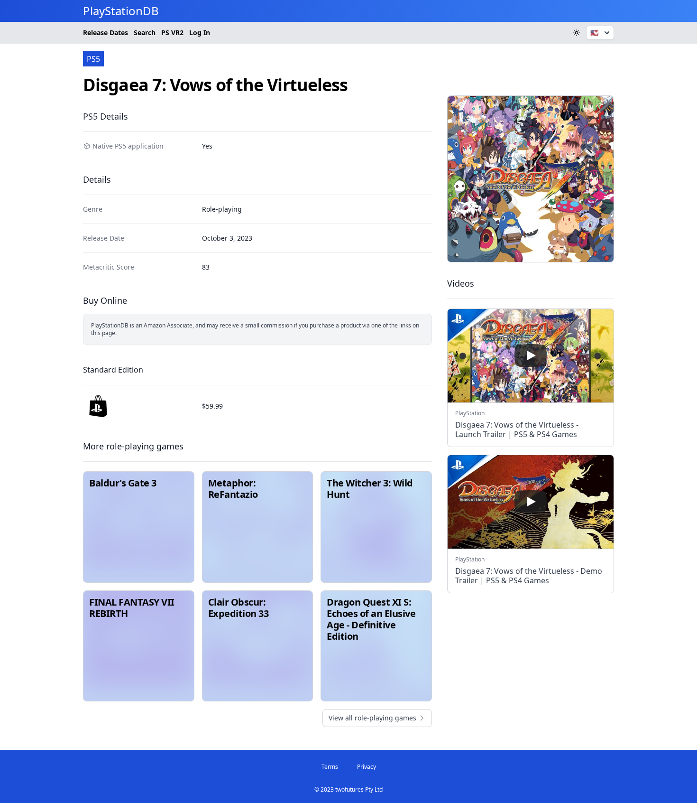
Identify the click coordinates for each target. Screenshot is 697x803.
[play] (530, 355)
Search (145, 32)
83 (206, 266)
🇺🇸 (594, 32)
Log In (199, 32)
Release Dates (105, 32)
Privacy (366, 767)
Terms (329, 767)
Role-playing (222, 209)
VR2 (172, 32)
